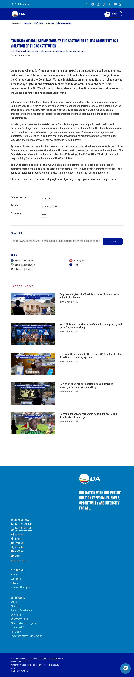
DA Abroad (16, 614)
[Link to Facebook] (92, 4)
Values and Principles (20, 587)
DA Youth (15, 606)
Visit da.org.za (22, 4)
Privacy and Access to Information (26, 636)
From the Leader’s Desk (33, 23)
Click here (16, 179)
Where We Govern (64, 23)
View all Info (19, 561)
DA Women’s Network (20, 619)
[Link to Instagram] (98, 4)
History (14, 574)
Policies (14, 583)
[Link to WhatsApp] (120, 4)
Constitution (16, 578)
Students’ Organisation (21, 610)
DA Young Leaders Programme (25, 623)
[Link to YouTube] (115, 4)
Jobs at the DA (17, 627)
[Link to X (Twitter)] (109, 4)
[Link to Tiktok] (103, 4)
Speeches (50, 23)
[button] (37, 260)
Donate (14, 602)
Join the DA (16, 631)
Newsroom (16, 23)
